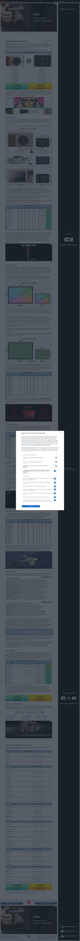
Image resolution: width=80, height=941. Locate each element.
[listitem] (40, 454)
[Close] (61, 433)
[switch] (55, 457)
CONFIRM (31, 506)
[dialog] (40, 470)
